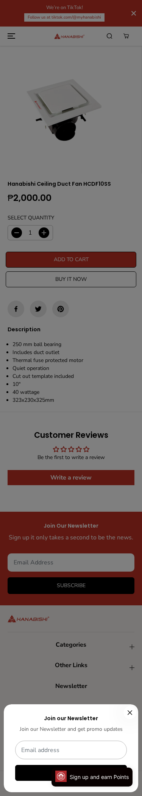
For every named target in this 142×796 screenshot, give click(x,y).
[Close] (130, 712)
